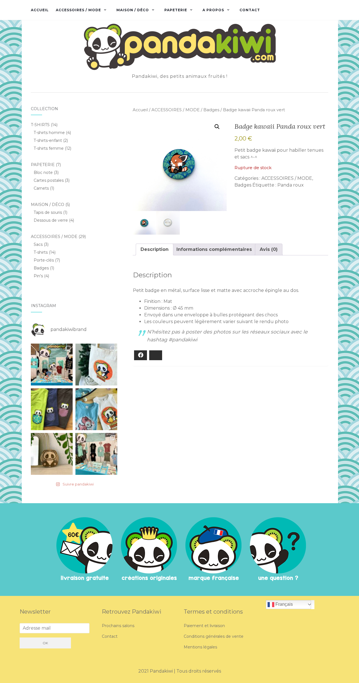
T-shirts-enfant (48, 140)
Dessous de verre (51, 220)
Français (283, 604)
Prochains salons (118, 625)
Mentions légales (200, 647)
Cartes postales (49, 180)
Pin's (38, 275)
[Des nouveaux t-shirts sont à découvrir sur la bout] (96, 409)
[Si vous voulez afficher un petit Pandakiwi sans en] (52, 409)
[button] (217, 127)
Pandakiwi (162, 671)
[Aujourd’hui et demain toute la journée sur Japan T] (96, 454)
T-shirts (41, 252)
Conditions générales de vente (213, 636)
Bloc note (43, 172)
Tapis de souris (48, 212)
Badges (211, 109)
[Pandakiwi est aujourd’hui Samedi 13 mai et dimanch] (52, 364)
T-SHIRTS (40, 124)
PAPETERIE (175, 10)
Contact (250, 10)
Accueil (40, 10)
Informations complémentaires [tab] (214, 249)
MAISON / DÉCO (132, 10)
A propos (213, 10)
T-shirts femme (49, 148)
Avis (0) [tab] (269, 249)
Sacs (38, 244)
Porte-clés (44, 260)
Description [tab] (155, 249)
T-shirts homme (49, 132)
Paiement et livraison (204, 625)
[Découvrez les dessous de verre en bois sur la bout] (52, 454)
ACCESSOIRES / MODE (78, 10)
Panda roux (290, 185)
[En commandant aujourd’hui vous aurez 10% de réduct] (96, 364)
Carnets (41, 188)
